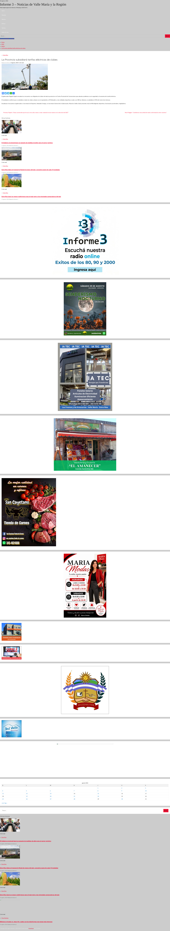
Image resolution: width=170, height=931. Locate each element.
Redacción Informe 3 (6, 62)
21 (74, 796)
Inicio (3, 10)
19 (26, 796)
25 (3, 799)
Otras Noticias (4, 918)
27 (50, 799)
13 (50, 793)
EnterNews (31, 928)
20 (50, 796)
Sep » (5, 803)
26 (26, 799)
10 (146, 790)
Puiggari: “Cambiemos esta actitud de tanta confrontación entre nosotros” (146, 112)
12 (26, 793)
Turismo (4, 28)
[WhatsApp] (11, 93)
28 (74, 799)
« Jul (3, 803)
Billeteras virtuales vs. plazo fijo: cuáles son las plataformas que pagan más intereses (26, 922)
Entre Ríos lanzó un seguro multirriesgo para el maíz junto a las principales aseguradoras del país (31, 196)
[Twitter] (5, 93)
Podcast (3, 23)
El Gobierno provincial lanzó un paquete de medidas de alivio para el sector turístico (27, 143)
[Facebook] (3, 93)
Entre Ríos (5, 55)
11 (3, 793)
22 (98, 796)
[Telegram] (8, 93)
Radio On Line (5, 32)
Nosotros (4, 15)
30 (122, 799)
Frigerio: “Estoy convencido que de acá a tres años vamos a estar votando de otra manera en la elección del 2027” (35, 112)
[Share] (13, 93)
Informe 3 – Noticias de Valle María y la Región (33, 4)
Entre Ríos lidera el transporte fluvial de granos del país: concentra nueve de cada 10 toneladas (31, 170)
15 (98, 793)
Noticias (4, 19)
